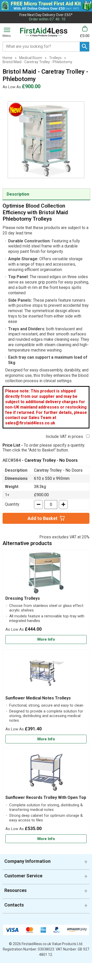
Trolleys (55, 58)
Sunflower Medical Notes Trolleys (38, 698)
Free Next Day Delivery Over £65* (46, 15)
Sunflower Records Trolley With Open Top (45, 797)
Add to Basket (42, 518)
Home (7, 58)
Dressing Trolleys (22, 598)
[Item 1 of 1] (46, 140)
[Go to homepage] (43, 32)
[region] (46, 574)
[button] (46, 863)
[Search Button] (84, 46)
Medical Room (30, 58)
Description (18, 194)
